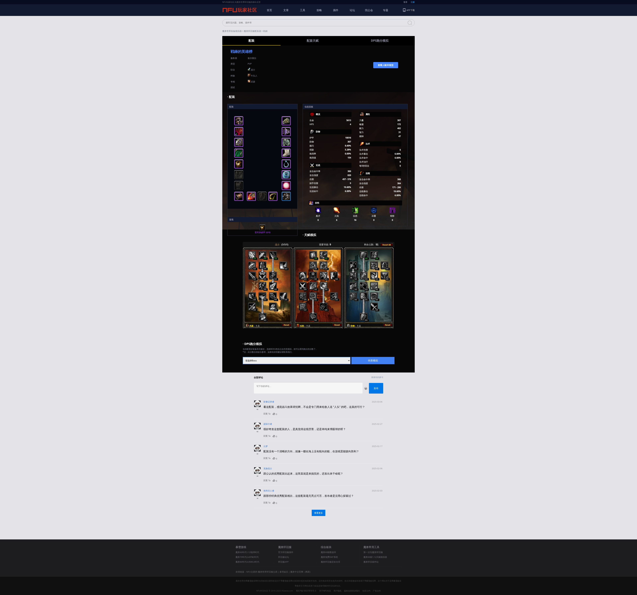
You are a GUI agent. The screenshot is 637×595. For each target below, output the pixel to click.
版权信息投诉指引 (352, 590)
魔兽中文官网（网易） (301, 571)
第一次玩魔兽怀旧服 (373, 552)
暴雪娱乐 (284, 571)
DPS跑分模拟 (380, 40)
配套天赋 (313, 40)
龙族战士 (267, 468)
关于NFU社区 (325, 590)
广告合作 (377, 590)
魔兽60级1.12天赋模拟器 (375, 557)
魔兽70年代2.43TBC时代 (247, 557)
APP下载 (410, 10)
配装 (251, 40)
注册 (413, 2)
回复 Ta (266, 413)
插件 (335, 10)
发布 (376, 388)
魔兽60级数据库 (328, 552)
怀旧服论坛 (283, 557)
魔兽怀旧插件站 (371, 561)
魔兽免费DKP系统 (329, 557)
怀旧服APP (283, 561)
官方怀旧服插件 (285, 552)
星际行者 (267, 423)
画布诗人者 (268, 490)
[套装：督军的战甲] (262, 229)
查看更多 (318, 512)
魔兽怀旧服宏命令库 (330, 561)
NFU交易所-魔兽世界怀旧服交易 (261, 571)
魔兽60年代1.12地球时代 (247, 552)
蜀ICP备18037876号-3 (306, 590)
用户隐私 (338, 590)
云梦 (265, 446)
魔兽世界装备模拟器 (232, 31)
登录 (405, 2)
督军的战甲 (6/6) (262, 232)
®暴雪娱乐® (251, 580)
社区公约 (366, 590)
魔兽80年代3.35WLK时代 (247, 561)
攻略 (319, 10)
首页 (269, 10)
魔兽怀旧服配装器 (252, 31)
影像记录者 (268, 401)
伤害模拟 (373, 360)
